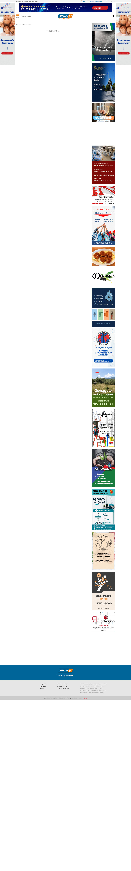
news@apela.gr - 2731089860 (31, 1)
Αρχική (18, 24)
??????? (31, 24)
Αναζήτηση (24, 24)
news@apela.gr (63, 686)
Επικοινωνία (19, 1)
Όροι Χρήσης (62, 698)
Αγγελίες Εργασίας (26, 16)
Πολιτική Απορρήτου (71, 698)
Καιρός (42, 688)
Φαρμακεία (43, 684)
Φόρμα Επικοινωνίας (64, 688)
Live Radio (43, 686)
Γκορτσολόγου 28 (63, 684)
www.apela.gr (54, 698)
